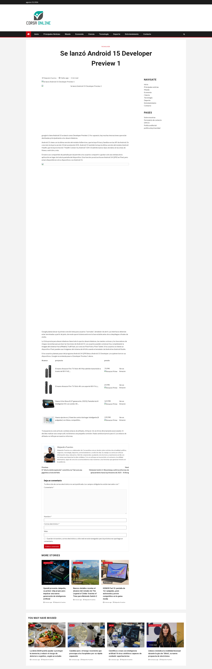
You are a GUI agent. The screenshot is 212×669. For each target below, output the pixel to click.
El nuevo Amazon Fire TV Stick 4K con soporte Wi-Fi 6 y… (77, 386)
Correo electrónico (51, 524)
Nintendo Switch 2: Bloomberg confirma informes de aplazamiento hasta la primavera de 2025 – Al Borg (109, 470)
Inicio (36, 34)
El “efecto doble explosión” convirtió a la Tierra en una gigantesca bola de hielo (62, 470)
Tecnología (104, 34)
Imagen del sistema (49, 346)
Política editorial (150, 125)
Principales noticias (52, 34)
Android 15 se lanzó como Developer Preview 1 (71, 135)
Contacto (147, 34)
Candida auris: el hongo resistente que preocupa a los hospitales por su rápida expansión (85, 653)
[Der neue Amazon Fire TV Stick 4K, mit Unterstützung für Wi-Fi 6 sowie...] (48, 387)
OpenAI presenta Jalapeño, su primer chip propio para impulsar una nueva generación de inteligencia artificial (54, 593)
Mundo (68, 34)
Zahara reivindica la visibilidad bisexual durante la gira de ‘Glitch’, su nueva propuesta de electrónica (164, 653)
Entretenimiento (132, 34)
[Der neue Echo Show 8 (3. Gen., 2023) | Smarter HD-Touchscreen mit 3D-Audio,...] (48, 403)
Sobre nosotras (149, 117)
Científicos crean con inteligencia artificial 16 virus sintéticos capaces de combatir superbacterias (125, 653)
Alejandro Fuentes (50, 78)
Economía (79, 34)
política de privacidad (152, 128)
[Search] (184, 34)
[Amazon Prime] (110, 371)
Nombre (48, 516)
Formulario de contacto (153, 120)
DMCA (147, 123)
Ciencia (91, 34)
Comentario (49, 487)
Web (46, 531)
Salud (32, 625)
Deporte (116, 34)
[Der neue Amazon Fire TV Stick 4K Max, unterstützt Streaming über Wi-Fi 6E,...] (48, 371)
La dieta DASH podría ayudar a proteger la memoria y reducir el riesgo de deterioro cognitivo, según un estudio (46, 653)
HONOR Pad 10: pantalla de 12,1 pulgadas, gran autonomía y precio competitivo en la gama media (114, 593)
